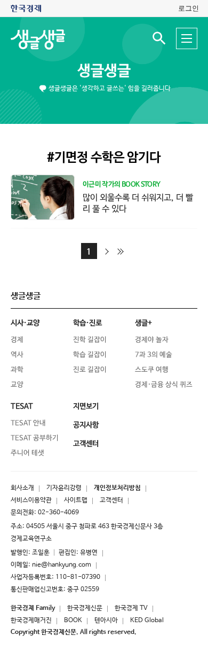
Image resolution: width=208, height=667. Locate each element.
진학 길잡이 (90, 340)
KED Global (147, 620)
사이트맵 (75, 500)
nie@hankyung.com (61, 565)
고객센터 (111, 500)
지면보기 (86, 406)
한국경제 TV (131, 608)
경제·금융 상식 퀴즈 (164, 385)
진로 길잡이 (90, 370)
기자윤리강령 (64, 488)
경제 (17, 340)
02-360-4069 (58, 512)
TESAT (22, 406)
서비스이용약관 (31, 500)
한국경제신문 (84, 608)
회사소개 (22, 488)
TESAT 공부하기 (35, 438)
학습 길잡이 (90, 355)
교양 (17, 385)
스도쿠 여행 (152, 370)
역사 (17, 355)
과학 (17, 370)
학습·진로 (87, 323)
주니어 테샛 (27, 453)
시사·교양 (25, 323)
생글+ (143, 323)
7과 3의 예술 (153, 355)
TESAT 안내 (28, 423)
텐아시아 (106, 620)
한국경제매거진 (31, 620)
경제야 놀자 (152, 340)
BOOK (73, 620)
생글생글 (104, 71)
